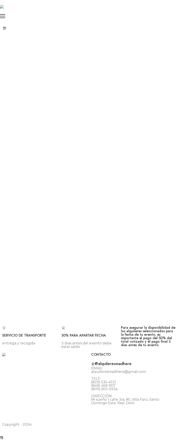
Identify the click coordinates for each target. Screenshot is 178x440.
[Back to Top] (1, 437)
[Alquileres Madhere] (1, 6)
